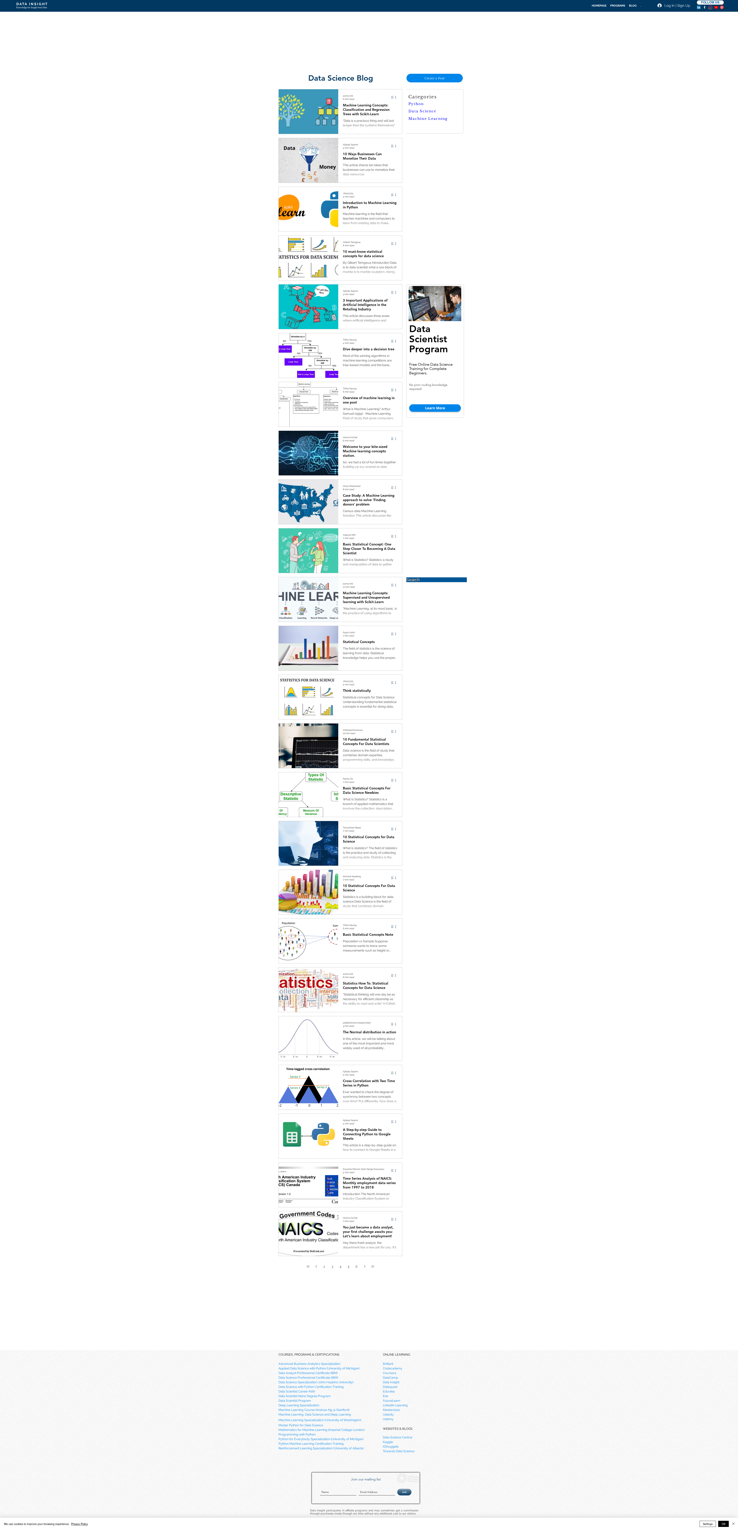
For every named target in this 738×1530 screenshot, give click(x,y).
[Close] (733, 1524)
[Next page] (364, 1266)
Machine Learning (428, 119)
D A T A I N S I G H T (31, 4)
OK (724, 1524)
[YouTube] (716, 7)
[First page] (308, 1266)
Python (416, 104)
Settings (708, 1524)
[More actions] (397, 97)
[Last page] (372, 1266)
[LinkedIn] (699, 7)
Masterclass (391, 1410)
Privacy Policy (79, 1524)
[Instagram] (710, 7)
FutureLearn (391, 1400)
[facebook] (704, 7)
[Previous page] (316, 1266)
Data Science (422, 111)
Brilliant (388, 1364)
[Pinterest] (722, 7)
